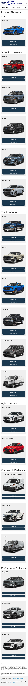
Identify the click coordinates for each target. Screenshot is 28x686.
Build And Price (13, 44)
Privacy (18, 678)
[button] (5, 7)
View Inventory (13, 41)
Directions (13, 7)
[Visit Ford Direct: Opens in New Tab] (13, 682)
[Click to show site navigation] (25, 7)
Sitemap (14, 678)
